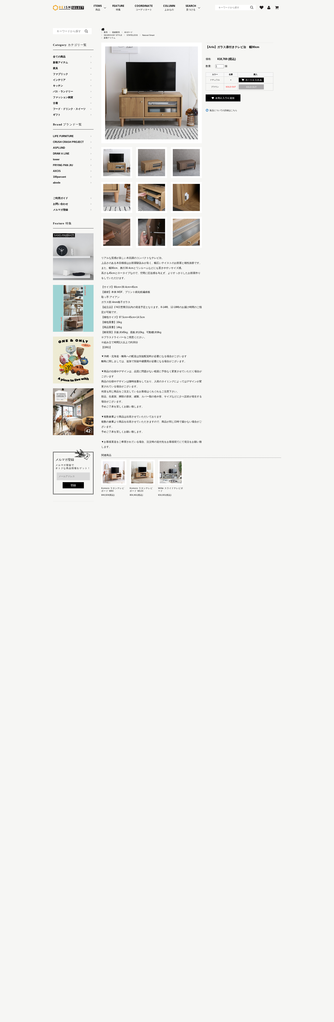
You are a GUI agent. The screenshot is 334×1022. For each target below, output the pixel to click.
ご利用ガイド (60, 198)
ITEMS (98, 7)
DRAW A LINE (61, 153)
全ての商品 (59, 56)
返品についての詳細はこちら (223, 110)
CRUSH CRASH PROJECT (68, 142)
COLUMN (169, 7)
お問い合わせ (60, 203)
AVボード (128, 32)
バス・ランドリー (63, 91)
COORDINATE (144, 7)
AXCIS (57, 171)
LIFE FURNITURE (63, 136)
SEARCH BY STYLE (113, 35)
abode (56, 182)
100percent (59, 176)
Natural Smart (148, 35)
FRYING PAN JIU (63, 165)
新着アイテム (109, 38)
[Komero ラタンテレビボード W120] (142, 472)
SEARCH (191, 7)
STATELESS (132, 35)
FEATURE (118, 7)
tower (56, 159)
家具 (106, 32)
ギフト (56, 114)
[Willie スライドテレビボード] (170, 472)
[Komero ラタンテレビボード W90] (113, 472)
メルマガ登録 (60, 209)
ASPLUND (59, 147)
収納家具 (116, 32)
